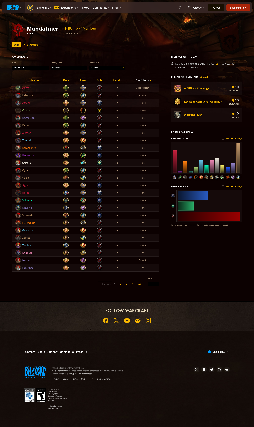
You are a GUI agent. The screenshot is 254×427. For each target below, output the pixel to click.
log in (218, 63)
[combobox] (30, 68)
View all (204, 77)
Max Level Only (234, 138)
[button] (30, 68)
